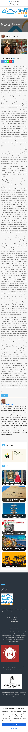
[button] (25, 16)
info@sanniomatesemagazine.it (15, 637)
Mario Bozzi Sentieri (13, 36)
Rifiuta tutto (14, 728)
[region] (14, 719)
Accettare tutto (14, 724)
